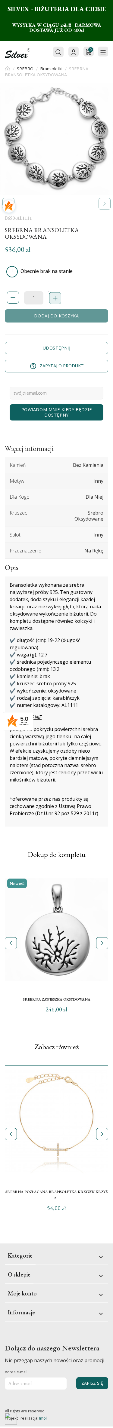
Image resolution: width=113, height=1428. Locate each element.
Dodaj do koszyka (56, 316)
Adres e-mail (16, 1371)
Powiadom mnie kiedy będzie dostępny (56, 412)
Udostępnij (57, 348)
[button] (105, 204)
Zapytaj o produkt (57, 366)
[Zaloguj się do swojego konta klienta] (73, 51)
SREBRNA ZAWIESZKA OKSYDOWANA (56, 999)
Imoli (43, 1418)
